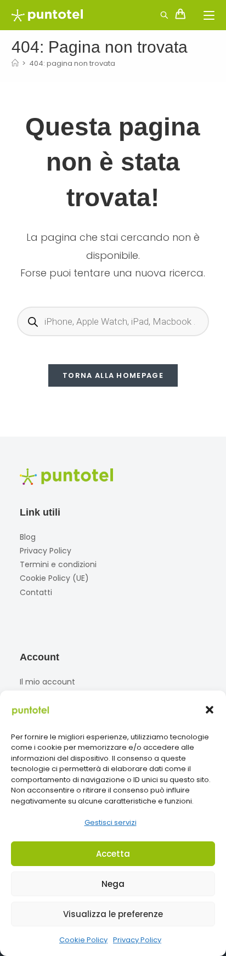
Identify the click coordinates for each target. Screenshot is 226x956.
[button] (209, 709)
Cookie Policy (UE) (54, 578)
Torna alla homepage (113, 375)
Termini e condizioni (58, 564)
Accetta (113, 853)
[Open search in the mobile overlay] (157, 13)
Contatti (36, 592)
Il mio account (47, 681)
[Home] (15, 63)
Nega (113, 884)
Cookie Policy (83, 940)
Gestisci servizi (110, 822)
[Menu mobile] (204, 15)
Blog (28, 536)
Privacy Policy (137, 940)
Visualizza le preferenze (113, 914)
